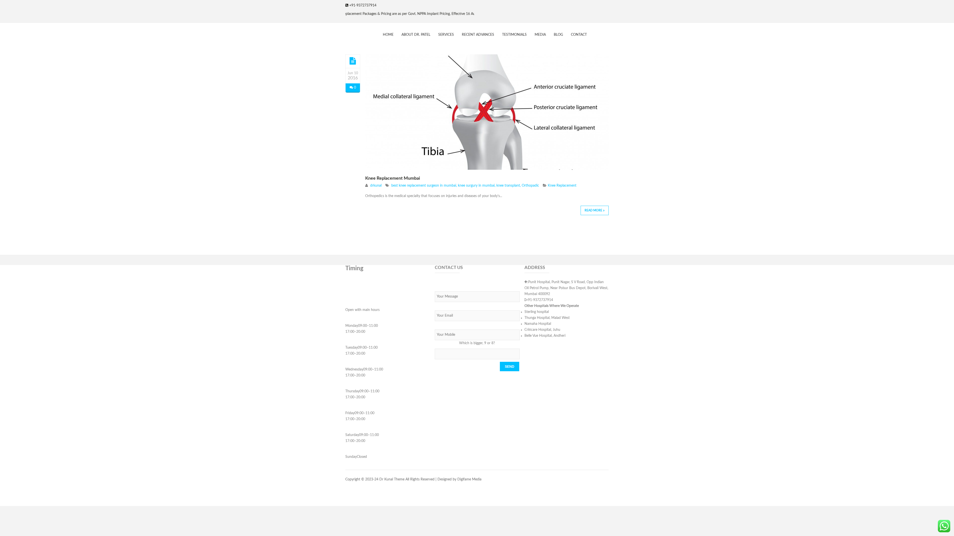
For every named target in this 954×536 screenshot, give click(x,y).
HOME (388, 34)
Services (446, 34)
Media (540, 34)
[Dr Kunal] (345, 32)
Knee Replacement (562, 185)
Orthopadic (530, 185)
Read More (594, 210)
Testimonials (514, 34)
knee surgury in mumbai (476, 185)
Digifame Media (469, 479)
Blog (558, 34)
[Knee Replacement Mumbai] (353, 61)
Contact (579, 34)
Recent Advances (478, 34)
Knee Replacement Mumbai (392, 178)
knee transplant (508, 185)
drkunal (376, 185)
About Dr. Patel (415, 34)
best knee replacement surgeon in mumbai (423, 185)
